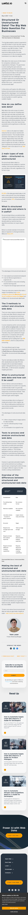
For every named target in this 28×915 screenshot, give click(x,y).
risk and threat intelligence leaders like (14, 295)
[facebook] (17, 648)
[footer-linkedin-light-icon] (12, 890)
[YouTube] (19, 890)
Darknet (4, 131)
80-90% (4, 193)
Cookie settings (14, 911)
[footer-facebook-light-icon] (15, 890)
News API (10, 234)
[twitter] (11, 648)
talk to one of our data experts (14, 613)
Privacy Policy (8, 681)
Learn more (5, 904)
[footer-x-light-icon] (9, 890)
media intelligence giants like (11, 293)
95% (13, 199)
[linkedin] (14, 648)
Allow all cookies (14, 908)
